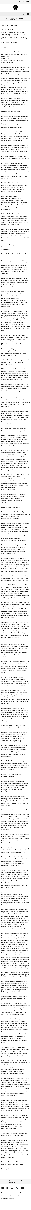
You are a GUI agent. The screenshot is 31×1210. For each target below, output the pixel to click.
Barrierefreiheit (5, 1196)
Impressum (21, 1196)
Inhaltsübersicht (17, 1193)
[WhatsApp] (17, 1188)
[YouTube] (22, 1188)
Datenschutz (13, 1196)
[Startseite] (15, 7)
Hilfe (2, 1193)
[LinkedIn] (7, 1188)
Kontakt (7, 1193)
